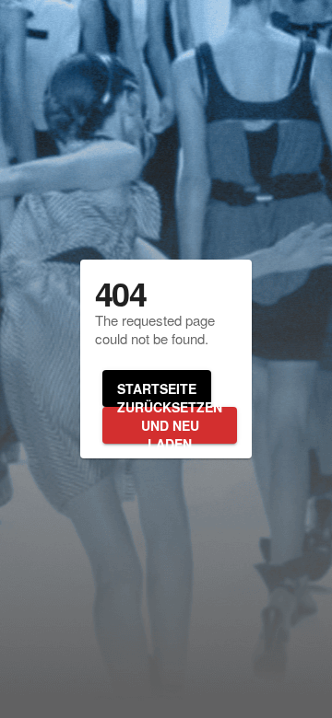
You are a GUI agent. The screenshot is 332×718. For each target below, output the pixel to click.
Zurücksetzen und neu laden (169, 425)
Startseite (156, 388)
